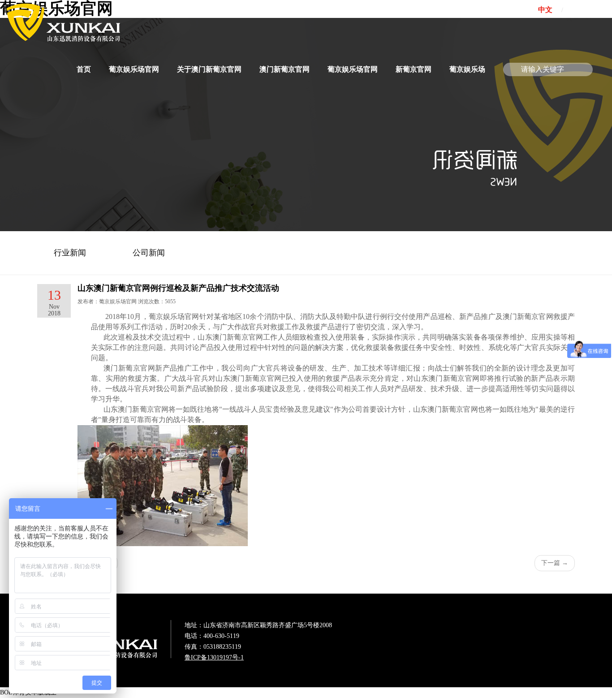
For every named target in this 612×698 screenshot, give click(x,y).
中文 (545, 9)
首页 (84, 69)
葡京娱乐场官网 (134, 69)
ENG (582, 9)
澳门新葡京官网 (284, 69)
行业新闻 (70, 252)
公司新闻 (149, 252)
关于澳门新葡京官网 (209, 69)
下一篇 (554, 563)
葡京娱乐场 (467, 69)
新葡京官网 (413, 69)
